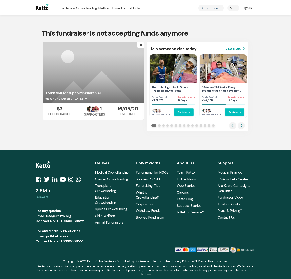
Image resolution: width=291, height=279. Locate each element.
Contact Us (226, 217)
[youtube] (64, 180)
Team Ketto (186, 172)
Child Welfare (105, 216)
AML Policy (199, 261)
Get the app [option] (211, 8)
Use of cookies (217, 261)
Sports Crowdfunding (111, 209)
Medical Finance (230, 172)
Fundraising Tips (148, 185)
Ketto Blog (185, 199)
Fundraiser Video (230, 197)
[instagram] (72, 180)
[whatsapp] (79, 180)
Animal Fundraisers (109, 222)
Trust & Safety (229, 204)
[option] (233, 8)
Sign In (247, 8)
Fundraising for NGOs (152, 172)
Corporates (144, 204)
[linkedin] (56, 180)
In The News (186, 179)
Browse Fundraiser (150, 217)
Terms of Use (161, 261)
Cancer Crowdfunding (111, 179)
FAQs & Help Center (233, 179)
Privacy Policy (181, 261)
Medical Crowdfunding (112, 172)
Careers (183, 192)
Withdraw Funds (148, 210)
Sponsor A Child (148, 179)
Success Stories (189, 206)
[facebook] (40, 180)
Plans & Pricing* (230, 210)
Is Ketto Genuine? (190, 212)
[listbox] (211, 8)
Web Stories (186, 185)
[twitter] (48, 180)
